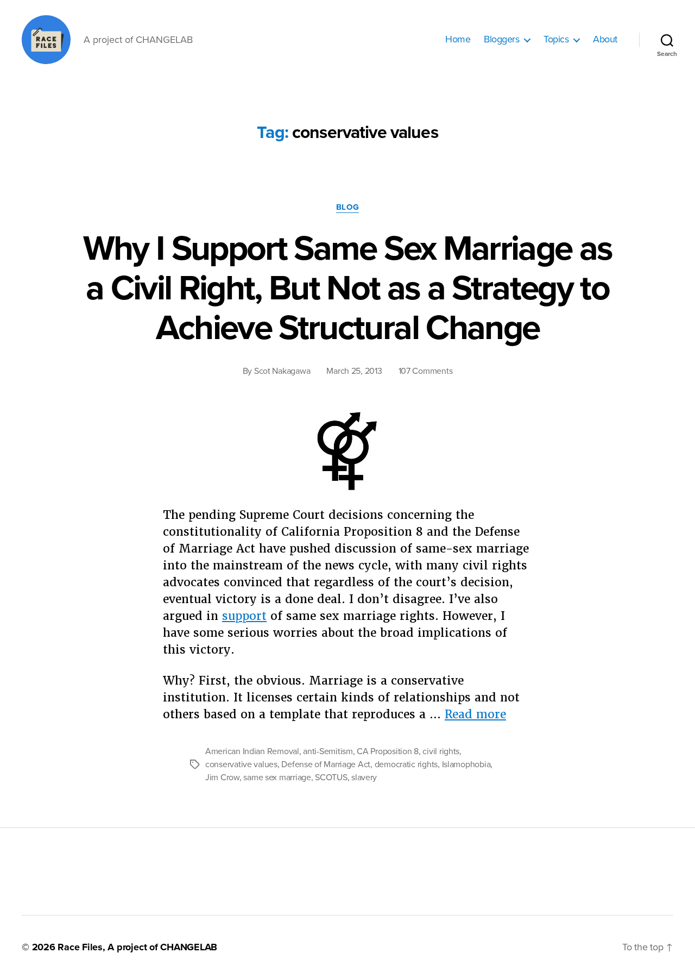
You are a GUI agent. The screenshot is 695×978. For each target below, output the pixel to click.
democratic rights (406, 764)
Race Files (80, 947)
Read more (475, 714)
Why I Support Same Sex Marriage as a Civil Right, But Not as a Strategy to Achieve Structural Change (347, 288)
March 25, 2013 (354, 371)
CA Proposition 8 (388, 751)
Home (457, 39)
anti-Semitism (328, 751)
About (605, 39)
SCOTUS (331, 777)
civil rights (440, 751)
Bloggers (501, 39)
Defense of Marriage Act (325, 764)
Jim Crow (222, 777)
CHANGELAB (188, 947)
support (244, 616)
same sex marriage (277, 777)
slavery (364, 777)
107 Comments (426, 371)
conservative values (241, 764)
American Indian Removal (252, 751)
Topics (556, 39)
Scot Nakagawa (282, 371)
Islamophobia (466, 764)
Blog (347, 207)
